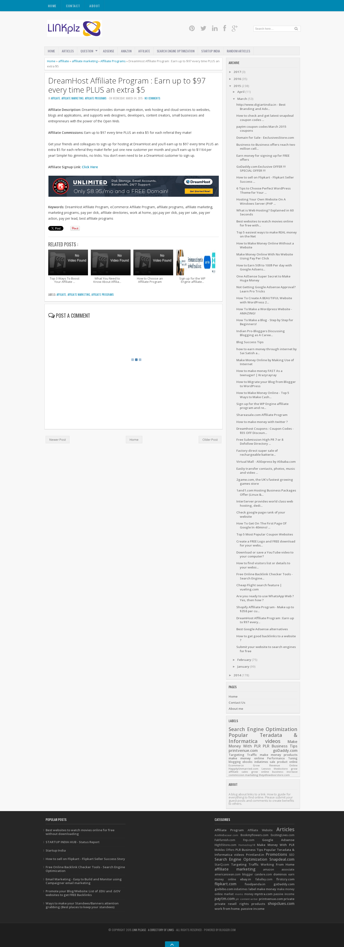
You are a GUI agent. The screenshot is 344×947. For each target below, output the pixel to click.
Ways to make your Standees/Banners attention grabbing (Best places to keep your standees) (82, 905)
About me (236, 709)
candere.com (263, 874)
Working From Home (277, 864)
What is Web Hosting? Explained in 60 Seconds (265, 212)
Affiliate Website (260, 830)
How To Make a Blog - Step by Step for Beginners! (264, 322)
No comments (152, 98)
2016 (238, 79)
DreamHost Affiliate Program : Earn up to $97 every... (265, 620)
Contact (73, 5)
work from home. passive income (239, 909)
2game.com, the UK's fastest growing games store (264, 481)
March (242, 99)
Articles (68, 50)
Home (52, 5)
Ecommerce (236, 765)
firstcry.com (285, 879)
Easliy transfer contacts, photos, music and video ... (265, 470)
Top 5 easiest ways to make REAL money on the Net (266, 234)
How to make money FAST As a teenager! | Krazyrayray (259, 373)
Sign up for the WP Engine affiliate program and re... (262, 406)
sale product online (283, 762)
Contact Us (237, 702)
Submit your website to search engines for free (266, 649)
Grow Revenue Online (275, 765)
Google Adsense (278, 840)
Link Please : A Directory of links (153, 930)
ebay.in (245, 879)
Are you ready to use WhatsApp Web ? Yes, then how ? (265, 598)
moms (239, 894)
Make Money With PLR (275, 845)
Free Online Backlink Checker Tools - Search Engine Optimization (85, 869)
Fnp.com (248, 840)
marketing (251, 775)
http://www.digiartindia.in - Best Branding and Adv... (260, 106)
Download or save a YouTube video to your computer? (264, 554)
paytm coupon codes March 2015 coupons (261, 128)
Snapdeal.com (281, 859)
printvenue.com (243, 750)
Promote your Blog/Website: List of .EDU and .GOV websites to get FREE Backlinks (83, 893)
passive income (284, 894)
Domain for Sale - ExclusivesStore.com (265, 137)
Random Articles (238, 50)
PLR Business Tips (280, 746)
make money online (246, 758)
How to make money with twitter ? (262, 422)
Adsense (108, 50)
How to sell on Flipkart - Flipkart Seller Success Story (85, 859)
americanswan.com (228, 874)
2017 (238, 72)
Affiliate (144, 50)
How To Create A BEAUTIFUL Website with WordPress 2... (264, 300)
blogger (247, 874)
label (252, 889)
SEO (291, 855)
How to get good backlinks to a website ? (266, 638)
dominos (280, 874)
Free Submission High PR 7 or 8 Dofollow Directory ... (259, 441)
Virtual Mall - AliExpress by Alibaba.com (266, 461)
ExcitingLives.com (282, 835)
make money (270, 755)
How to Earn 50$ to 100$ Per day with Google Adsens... (264, 267)
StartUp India (210, 50)
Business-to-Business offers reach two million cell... (265, 146)
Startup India (56, 850)
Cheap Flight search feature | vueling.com (259, 587)
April (241, 92)
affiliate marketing (85, 61)
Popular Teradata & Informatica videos (263, 738)
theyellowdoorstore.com (274, 775)
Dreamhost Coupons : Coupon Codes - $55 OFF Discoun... (265, 430)
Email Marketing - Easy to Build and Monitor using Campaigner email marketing (84, 881)
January (243, 666)
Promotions (276, 854)
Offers (230, 850)
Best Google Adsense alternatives (262, 629)
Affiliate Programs (113, 61)
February (244, 660)
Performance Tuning (282, 758)
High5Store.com (225, 845)
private (289, 899)
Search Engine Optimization (175, 50)
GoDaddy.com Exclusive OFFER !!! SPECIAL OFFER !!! (261, 168)
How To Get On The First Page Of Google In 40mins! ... (261, 525)
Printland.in (255, 854)
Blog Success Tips (249, 342)
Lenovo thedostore (275, 768)
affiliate (63, 61)
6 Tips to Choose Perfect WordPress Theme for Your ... (263, 190)
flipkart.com (225, 883)
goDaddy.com (285, 750)
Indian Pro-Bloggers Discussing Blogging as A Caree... (260, 333)
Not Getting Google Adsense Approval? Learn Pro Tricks (266, 289)
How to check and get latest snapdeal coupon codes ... (265, 117)
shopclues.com (281, 903)
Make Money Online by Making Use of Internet (265, 362)
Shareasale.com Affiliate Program (261, 415)
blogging (235, 762)
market (229, 894)
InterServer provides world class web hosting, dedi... (264, 503)
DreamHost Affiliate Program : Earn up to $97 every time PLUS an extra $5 (127, 85)
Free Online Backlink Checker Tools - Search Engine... (264, 576)
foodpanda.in (255, 884)
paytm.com (225, 898)
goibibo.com (224, 889)
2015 (238, 86)
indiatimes (261, 762)
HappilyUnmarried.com (243, 768)
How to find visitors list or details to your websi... (263, 565)
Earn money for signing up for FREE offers (262, 157)
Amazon (126, 50)
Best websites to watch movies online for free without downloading (80, 832)
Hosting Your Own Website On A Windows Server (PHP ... (261, 201)
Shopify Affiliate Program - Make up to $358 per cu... (265, 609)
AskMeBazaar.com (226, 835)
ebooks (247, 762)
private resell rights (232, 904)
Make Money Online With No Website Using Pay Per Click (264, 256)
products (290, 755)
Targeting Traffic (243, 755)
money (248, 894)
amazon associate (278, 869)
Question (87, 50)
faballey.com (263, 879)
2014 (238, 675)
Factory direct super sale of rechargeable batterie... (257, 452)
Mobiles (220, 850)
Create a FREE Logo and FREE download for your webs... (265, 543)
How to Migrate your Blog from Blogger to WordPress (266, 384)
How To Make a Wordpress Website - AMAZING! (264, 311)
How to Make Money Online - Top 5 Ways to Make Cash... (262, 395)
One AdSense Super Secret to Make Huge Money (263, 278)
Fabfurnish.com (225, 840)
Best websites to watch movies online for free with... (264, 223)
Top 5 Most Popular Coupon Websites (264, 534)
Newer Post (57, 439)
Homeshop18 (246, 845)
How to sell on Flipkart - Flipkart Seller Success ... (265, 179)
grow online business (267, 771)
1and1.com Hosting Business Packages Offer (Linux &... (266, 492)
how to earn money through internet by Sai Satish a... (266, 351)
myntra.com (263, 894)
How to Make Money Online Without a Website (265, 245)
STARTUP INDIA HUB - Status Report (72, 842)
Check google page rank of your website (260, 514)
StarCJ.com (222, 865)
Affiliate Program (229, 830)
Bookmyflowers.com (254, 835)
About (94, 5)
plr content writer (247, 899)
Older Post (210, 439)
